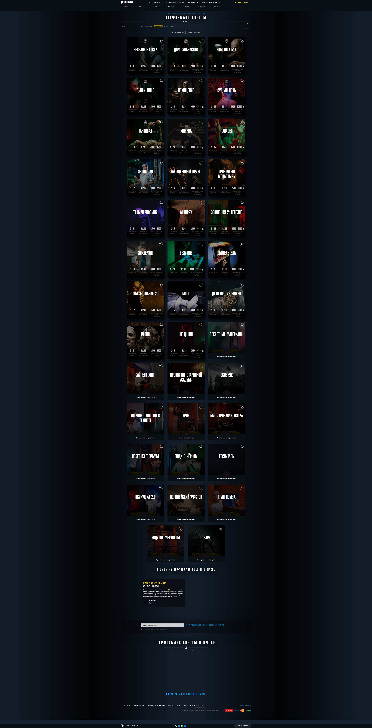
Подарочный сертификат (175, 2)
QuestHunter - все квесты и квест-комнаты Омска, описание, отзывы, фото (200, 710)
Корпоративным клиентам (156, 706)
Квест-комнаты (149, 26)
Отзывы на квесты (174, 706)
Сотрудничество (139, 706)
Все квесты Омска (155, 2)
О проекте (127, 706)
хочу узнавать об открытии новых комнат (205, 624)
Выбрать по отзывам (194, 32)
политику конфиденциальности (159, 629)
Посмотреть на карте (178, 32)
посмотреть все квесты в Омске (186, 694)
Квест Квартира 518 (154, 583)
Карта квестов (193, 2)
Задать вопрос (243, 726)
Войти (127, 726)
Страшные (126, 6)
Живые (172, 26)
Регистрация (134, 726)
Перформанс (186, 6)
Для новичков (201, 6)
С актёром (156, 6)
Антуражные (216, 6)
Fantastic (150, 586)
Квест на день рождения (211, 2)
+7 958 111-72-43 (242, 2)
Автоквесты (178, 26)
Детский (141, 6)
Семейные (171, 6)
